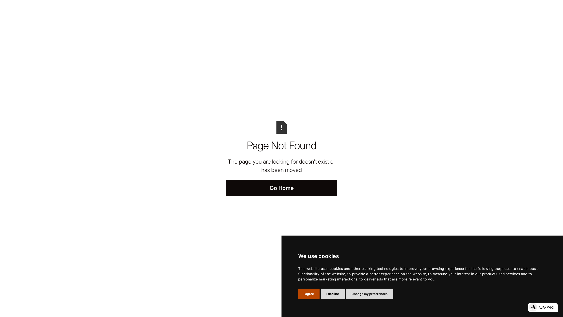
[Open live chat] (543, 307)
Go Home (282, 187)
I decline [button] (332, 294)
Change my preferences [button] (369, 294)
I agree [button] (309, 294)
